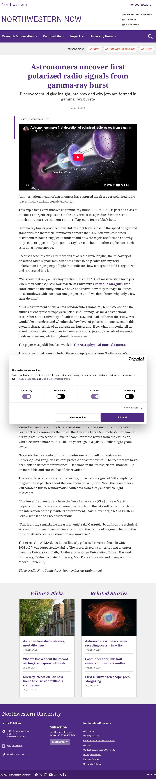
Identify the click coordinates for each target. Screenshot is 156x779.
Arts (96, 49)
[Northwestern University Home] (14, 4)
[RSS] (64, 774)
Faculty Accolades (122, 49)
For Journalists (140, 5)
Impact (75, 36)
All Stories (130, 20)
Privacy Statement (92, 755)
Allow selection (77, 417)
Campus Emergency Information (99, 741)
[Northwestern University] (78, 714)
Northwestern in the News (138, 15)
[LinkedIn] (60, 774)
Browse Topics (131, 25)
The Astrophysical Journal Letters (99, 345)
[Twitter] (40, 774)
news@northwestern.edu (18, 754)
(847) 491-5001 (14, 746)
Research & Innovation (18, 36)
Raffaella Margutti (108, 284)
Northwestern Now (41, 20)
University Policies (92, 764)
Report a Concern (91, 759)
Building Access (91, 736)
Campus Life (52, 36)
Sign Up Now (60, 742)
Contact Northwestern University (99, 750)
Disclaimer (151, 774)
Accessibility (89, 731)
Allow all (122, 417)
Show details (131, 407)
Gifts (148, 49)
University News (101, 36)
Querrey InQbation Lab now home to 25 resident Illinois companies (43, 681)
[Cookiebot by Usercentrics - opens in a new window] (131, 359)
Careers (87, 745)
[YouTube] (51, 774)
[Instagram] (45, 774)
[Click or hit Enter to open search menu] (150, 36)
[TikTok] (55, 774)
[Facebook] (36, 774)
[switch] (61, 396)
